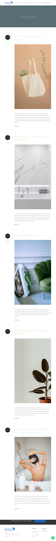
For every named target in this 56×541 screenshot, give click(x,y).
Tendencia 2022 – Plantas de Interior (31, 332)
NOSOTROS (19, 2)
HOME (14, 2)
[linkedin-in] (45, 530)
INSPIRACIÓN (29, 2)
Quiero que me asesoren (40, 521)
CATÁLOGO (41, 2)
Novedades (8, 143)
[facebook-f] (42, 530)
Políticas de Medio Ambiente (36, 536)
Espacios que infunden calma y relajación (32, 138)
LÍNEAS (23, 2)
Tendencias (7, 44)
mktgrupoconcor (7, 41)
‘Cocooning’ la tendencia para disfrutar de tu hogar (32, 430)
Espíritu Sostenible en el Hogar (29, 38)
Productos (7, 242)
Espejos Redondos (25, 235)
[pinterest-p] (44, 530)
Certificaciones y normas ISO (35, 532)
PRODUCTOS (35, 2)
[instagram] (47, 530)
